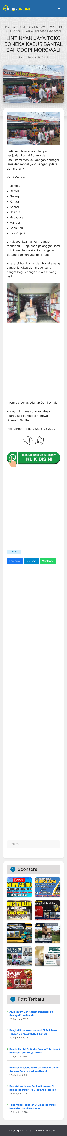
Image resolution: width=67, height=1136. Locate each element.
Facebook (14, 561)
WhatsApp (47, 561)
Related (15, 844)
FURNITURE (24, 27)
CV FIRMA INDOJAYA (44, 1130)
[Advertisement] (33, 701)
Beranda (10, 27)
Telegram (31, 561)
